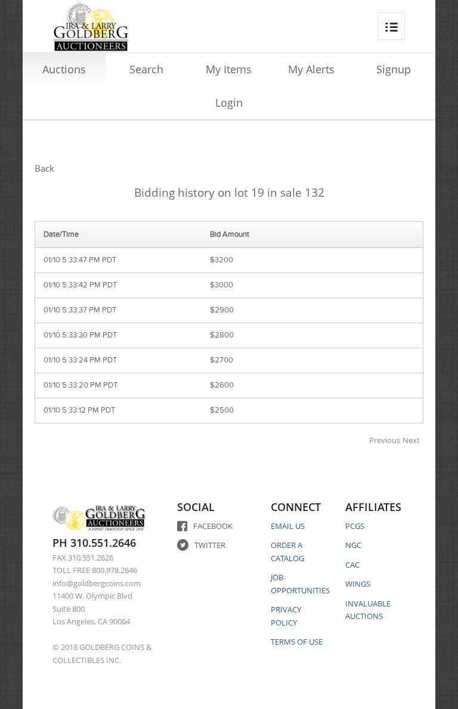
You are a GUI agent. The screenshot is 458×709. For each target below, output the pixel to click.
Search (146, 69)
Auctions (64, 69)
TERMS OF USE (297, 641)
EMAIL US (288, 526)
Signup (393, 69)
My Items (229, 69)
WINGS (357, 583)
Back (44, 168)
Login (229, 102)
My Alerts (311, 69)
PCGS (354, 526)
